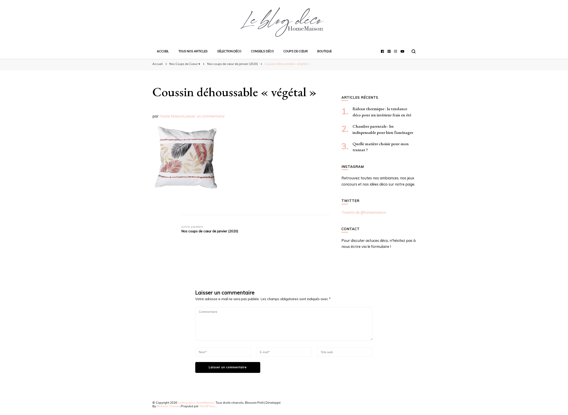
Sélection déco (229, 51)
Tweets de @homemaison (363, 212)
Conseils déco (262, 51)
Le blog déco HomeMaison (196, 402)
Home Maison (171, 116)
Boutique (324, 51)
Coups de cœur (295, 51)
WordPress (207, 406)
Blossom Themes (168, 406)
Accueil (163, 51)
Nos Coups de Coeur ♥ (184, 64)
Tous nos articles (193, 51)
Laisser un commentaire (204, 116)
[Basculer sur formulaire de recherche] (414, 51)
